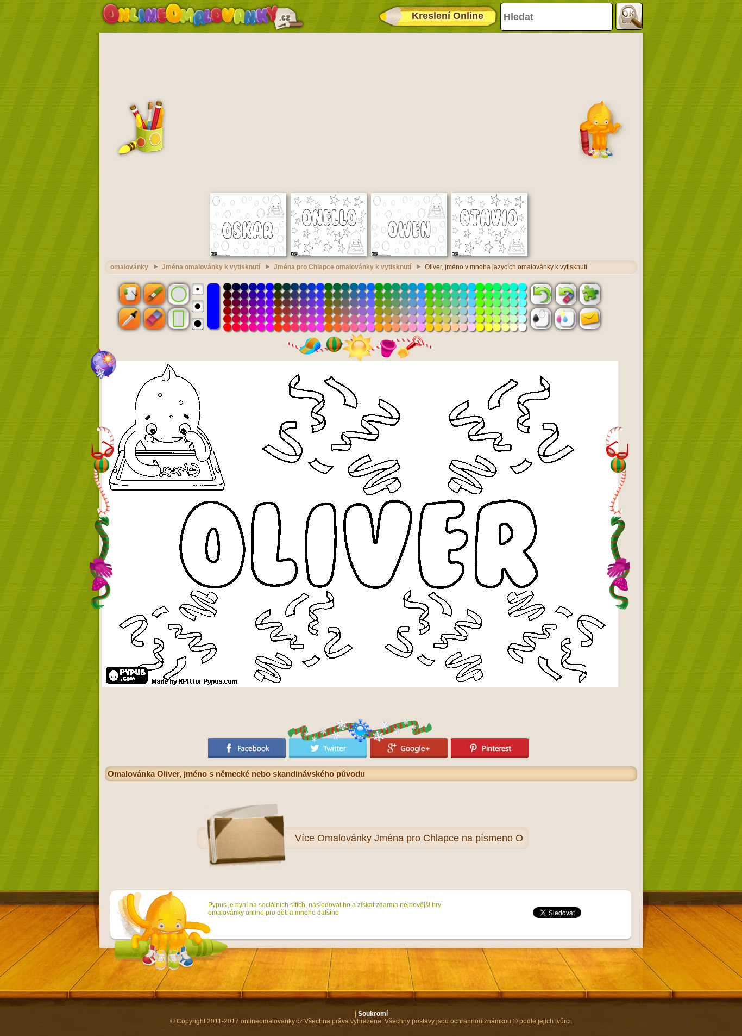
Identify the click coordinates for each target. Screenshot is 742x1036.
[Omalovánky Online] (202, 16)
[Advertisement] (371, 111)
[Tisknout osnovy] (541, 318)
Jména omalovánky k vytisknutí (211, 267)
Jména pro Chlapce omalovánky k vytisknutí (342, 267)
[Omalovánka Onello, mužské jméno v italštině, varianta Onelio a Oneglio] (329, 254)
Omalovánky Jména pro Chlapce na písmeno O (420, 838)
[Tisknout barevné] (565, 318)
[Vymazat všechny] (565, 293)
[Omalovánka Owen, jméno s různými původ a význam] (409, 254)
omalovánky (129, 267)
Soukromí (373, 1014)
